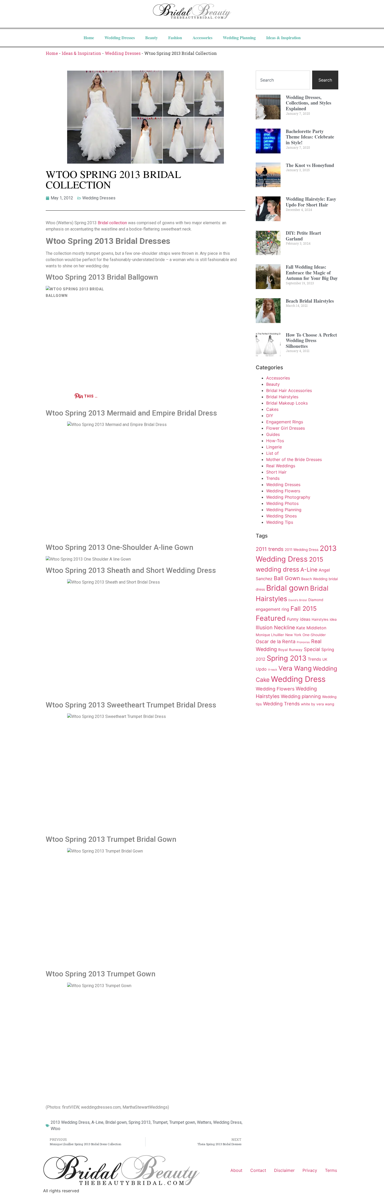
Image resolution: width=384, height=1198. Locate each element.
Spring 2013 (140, 1122)
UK (324, 659)
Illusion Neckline (275, 627)
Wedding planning (301, 696)
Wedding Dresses (119, 37)
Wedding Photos (282, 503)
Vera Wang (295, 668)
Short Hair (276, 472)
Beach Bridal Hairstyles (310, 300)
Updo (261, 669)
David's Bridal (297, 600)
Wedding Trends (281, 703)
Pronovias (303, 642)
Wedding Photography (288, 497)
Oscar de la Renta (275, 641)
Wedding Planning (239, 37)
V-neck (272, 669)
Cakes (272, 409)
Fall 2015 (303, 608)
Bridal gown (116, 1122)
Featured (271, 618)
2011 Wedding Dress (301, 550)
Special (312, 649)
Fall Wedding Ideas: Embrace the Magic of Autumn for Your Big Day (312, 272)
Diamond (315, 600)
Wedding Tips (279, 522)
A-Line (97, 1122)
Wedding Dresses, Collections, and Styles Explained (308, 103)
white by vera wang (317, 704)
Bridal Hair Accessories (289, 390)
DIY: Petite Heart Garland (303, 235)
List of (272, 453)
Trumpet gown (182, 1122)
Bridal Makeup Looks (287, 403)
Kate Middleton (311, 627)
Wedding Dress (227, 1122)
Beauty (151, 37)
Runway (295, 650)
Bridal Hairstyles (282, 396)
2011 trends (269, 549)
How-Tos (275, 440)
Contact (258, 1170)
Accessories (202, 37)
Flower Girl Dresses (285, 428)
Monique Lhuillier (270, 635)
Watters (204, 1122)
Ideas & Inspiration (283, 37)
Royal (283, 650)
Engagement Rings (284, 421)
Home (89, 37)
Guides (273, 434)
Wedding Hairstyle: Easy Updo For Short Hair (311, 201)
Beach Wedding (314, 579)
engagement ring (272, 609)
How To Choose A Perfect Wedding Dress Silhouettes (311, 340)
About (236, 1170)
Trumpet (160, 1122)
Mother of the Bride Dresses (294, 459)
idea (333, 619)
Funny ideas (298, 619)
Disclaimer (284, 1170)
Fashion (175, 37)
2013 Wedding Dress (70, 1122)
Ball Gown (287, 578)
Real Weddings (280, 465)
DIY (269, 415)
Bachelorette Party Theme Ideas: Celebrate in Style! (310, 137)
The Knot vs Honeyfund (310, 165)
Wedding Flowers (283, 490)
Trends (273, 478)
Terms (331, 1170)
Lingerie (274, 447)
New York (293, 635)
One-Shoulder (314, 635)
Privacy (309, 1170)
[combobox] (283, 80)
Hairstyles (320, 619)
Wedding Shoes (281, 516)
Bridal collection (112, 222)
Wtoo (55, 1128)
